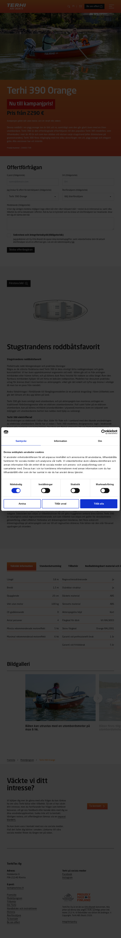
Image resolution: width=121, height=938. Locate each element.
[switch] (45, 490)
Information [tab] (60, 441)
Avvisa (22, 503)
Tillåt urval (60, 503)
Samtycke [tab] (21, 441)
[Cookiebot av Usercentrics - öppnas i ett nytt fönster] (103, 432)
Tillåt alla (99, 503)
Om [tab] (100, 441)
